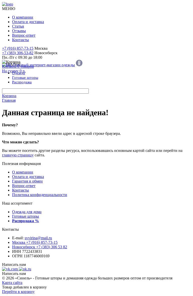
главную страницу (18, 155)
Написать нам (14, 264)
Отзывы (19, 31)
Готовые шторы (25, 216)
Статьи (18, 26)
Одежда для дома (26, 212)
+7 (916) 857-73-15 (17, 48)
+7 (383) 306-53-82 (17, 53)
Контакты (20, 40)
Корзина (9, 96)
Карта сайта (12, 282)
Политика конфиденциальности (39, 195)
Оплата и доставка (28, 22)
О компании (22, 17)
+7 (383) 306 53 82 (39, 247)
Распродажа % (25, 221)
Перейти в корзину (18, 291)
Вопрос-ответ (23, 35)
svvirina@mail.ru (38, 238)
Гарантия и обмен (27, 181)
